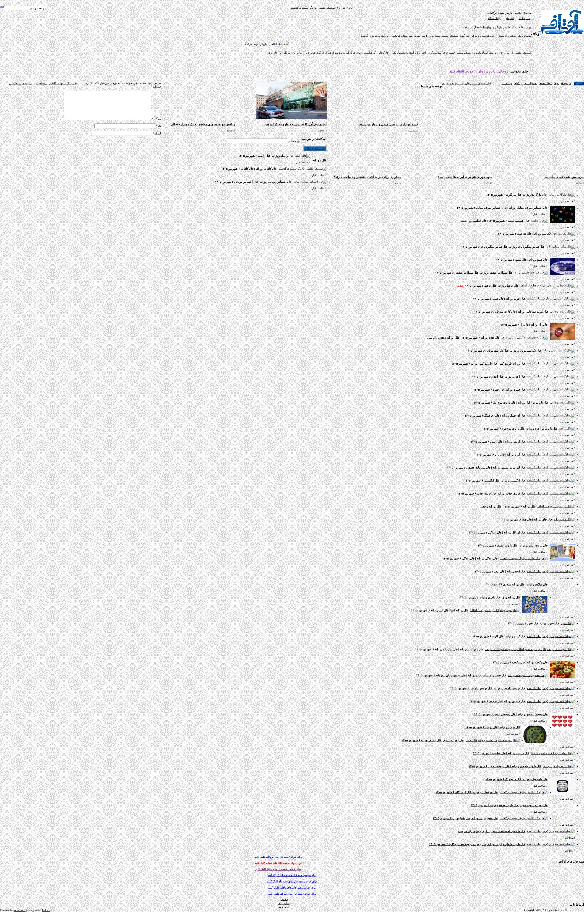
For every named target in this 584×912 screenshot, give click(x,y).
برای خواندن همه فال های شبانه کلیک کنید (278, 863)
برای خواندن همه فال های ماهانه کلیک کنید (292, 887)
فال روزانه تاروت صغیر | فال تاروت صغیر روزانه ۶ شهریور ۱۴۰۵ (509, 805)
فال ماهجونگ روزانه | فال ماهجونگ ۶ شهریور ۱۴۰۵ (516, 779)
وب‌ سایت (293, 141)
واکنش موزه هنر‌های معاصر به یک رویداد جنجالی (202, 124)
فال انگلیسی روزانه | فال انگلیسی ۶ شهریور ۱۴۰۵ (494, 480)
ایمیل (157, 133)
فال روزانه (481, 7)
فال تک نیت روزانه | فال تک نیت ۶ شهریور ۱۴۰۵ (527, 233)
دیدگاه (156, 119)
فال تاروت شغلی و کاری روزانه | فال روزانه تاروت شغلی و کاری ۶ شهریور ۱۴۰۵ (477, 844)
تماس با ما (390, 7)
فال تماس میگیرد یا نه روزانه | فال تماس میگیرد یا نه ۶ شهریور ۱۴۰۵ (502, 246)
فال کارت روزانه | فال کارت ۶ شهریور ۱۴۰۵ (498, 636)
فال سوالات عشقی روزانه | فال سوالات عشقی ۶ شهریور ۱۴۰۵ (473, 272)
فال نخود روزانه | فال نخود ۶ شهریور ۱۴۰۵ (533, 623)
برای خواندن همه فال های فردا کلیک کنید (278, 869)
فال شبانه (469, 7)
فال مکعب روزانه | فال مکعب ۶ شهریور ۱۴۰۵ (520, 662)
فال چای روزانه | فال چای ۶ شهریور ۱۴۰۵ (527, 519)
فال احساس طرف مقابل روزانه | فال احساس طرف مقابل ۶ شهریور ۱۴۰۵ (502, 207)
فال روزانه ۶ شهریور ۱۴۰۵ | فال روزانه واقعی (507, 506)
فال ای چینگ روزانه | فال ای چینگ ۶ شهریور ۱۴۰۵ (495, 415)
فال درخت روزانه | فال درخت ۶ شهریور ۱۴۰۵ (492, 727)
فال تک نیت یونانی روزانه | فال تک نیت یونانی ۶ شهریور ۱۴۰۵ (503, 350)
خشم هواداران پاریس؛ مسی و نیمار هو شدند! (388, 124)
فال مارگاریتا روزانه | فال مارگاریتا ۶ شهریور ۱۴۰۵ (516, 194)
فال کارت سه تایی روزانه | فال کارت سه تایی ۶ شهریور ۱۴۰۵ (511, 311)
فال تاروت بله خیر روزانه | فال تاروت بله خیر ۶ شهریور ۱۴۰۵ (505, 766)
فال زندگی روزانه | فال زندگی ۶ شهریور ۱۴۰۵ (470, 558)
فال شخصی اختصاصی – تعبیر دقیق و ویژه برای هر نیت (491, 831)
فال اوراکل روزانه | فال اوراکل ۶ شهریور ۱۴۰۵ (497, 532)
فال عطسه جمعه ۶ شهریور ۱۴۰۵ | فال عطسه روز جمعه (495, 220)
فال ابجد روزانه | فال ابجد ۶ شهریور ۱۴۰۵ (500, 571)
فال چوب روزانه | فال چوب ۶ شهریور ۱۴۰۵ (499, 298)
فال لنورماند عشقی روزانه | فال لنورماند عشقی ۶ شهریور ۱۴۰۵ (486, 467)
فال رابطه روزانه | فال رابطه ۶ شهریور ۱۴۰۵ (265, 155)
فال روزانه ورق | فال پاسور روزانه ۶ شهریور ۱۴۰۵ (490, 597)
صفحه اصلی (524, 7)
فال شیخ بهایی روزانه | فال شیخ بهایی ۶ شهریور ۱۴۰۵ (465, 818)
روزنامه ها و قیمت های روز (502, 7)
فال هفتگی (447, 7)
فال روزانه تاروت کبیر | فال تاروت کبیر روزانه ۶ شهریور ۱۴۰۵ (488, 363)
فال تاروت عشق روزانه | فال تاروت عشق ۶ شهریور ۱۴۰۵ (513, 545)
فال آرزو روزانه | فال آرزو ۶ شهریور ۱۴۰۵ (500, 454)
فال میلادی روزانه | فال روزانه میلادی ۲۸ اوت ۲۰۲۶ (517, 584)
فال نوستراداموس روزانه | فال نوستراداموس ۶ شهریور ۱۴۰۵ (487, 688)
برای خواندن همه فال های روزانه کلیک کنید (278, 856)
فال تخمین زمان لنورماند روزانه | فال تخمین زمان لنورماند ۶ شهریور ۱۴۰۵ (461, 675)
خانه (351, 7)
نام (158, 126)
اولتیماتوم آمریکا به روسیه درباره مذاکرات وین (295, 124)
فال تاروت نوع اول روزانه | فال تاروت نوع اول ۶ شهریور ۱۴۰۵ (511, 402)
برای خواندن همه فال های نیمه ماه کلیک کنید (292, 881)
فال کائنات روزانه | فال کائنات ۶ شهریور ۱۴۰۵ (248, 168)
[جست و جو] (2, 7)
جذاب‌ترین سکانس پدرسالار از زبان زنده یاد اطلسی (43, 83)
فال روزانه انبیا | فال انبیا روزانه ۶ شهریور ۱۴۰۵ (439, 610)
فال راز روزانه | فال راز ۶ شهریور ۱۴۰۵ (524, 324)
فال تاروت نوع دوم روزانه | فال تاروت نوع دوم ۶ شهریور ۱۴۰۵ (519, 428)
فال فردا (459, 7)
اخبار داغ (342, 7)
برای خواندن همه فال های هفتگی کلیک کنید (292, 875)
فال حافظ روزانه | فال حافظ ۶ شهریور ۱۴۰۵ (487, 285)
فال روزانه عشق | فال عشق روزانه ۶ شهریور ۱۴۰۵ (433, 740)
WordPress (20, 910)
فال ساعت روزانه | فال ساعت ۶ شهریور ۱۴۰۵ (501, 753)
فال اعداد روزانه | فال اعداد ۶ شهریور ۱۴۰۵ (498, 376)
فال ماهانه (421, 7)
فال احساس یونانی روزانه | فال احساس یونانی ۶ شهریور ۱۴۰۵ (253, 181)
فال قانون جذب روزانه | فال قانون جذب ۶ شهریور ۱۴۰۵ (491, 493)
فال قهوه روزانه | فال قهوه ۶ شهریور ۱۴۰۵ (499, 389)
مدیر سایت (524, 18)
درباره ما (379, 7)
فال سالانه (410, 7)
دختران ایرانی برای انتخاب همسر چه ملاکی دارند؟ (367, 177)
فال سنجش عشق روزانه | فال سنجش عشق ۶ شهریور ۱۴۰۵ (511, 714)
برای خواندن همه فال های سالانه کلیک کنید (292, 893)
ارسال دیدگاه (494, 18)
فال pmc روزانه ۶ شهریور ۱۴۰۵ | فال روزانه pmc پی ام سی (463, 337)
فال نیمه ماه (434, 7)
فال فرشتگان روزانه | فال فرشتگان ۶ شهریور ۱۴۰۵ (466, 792)
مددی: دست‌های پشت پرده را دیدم (466, 83)
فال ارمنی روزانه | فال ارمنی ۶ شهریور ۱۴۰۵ (498, 441)
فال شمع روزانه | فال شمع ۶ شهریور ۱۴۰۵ (522, 259)
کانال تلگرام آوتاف (363, 7)
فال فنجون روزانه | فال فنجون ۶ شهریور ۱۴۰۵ (497, 701)
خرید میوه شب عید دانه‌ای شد (564, 177)
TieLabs (46, 910)
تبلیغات (400, 7)
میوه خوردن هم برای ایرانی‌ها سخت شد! (465, 177)
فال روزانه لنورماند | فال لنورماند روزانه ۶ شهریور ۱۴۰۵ (449, 649)
